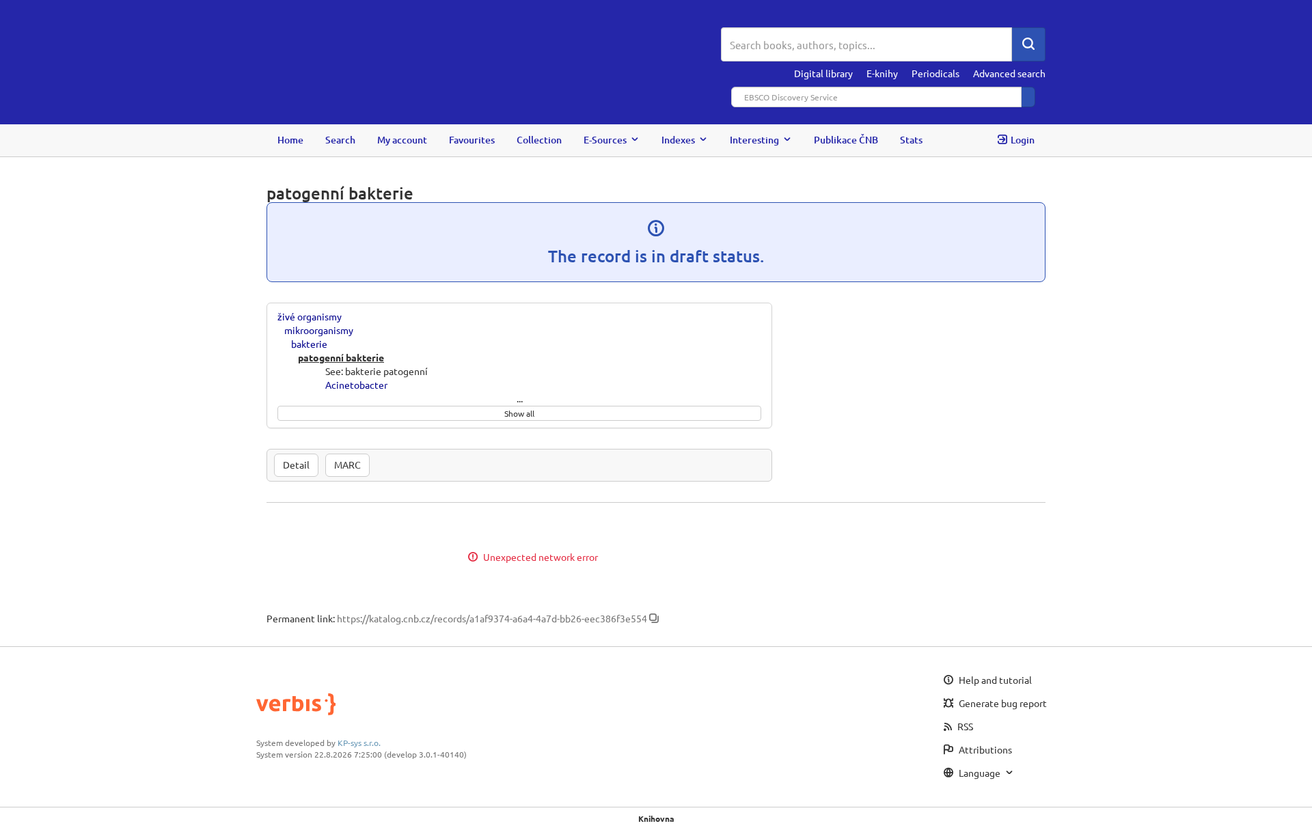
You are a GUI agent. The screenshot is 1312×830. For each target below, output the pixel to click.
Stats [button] (911, 139)
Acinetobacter (356, 384)
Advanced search (1009, 73)
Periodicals (935, 73)
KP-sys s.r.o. (359, 742)
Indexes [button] (678, 139)
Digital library (823, 73)
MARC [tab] (347, 464)
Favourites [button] (472, 139)
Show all (519, 413)
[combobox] (866, 44)
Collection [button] (539, 139)
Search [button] (340, 139)
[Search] (1028, 44)
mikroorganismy (318, 330)
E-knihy (882, 73)
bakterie (309, 343)
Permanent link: (300, 618)
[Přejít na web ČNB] (493, 46)
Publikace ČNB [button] (846, 139)
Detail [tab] (296, 464)
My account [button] (402, 139)
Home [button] (290, 139)
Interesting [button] (754, 139)
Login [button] (1023, 139)
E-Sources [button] (605, 139)
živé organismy (309, 316)
